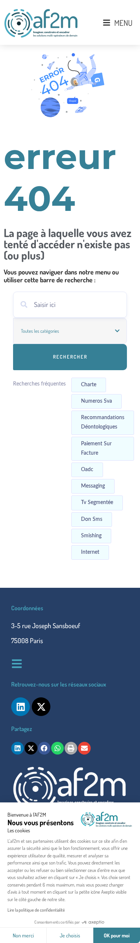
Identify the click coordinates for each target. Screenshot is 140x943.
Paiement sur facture (96, 448)
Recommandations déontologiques (102, 422)
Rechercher (70, 357)
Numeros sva (96, 401)
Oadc (87, 469)
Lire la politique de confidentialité (36, 910)
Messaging (93, 486)
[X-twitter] (41, 706)
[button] (17, 748)
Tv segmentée (97, 502)
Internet (90, 552)
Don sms (91, 519)
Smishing (91, 535)
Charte (88, 384)
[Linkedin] (20, 706)
